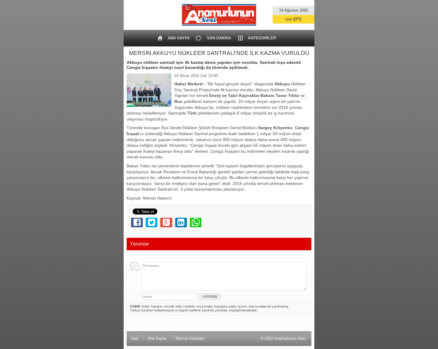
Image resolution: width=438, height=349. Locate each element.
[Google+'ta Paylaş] (166, 222)
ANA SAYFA (179, 38)
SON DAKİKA (219, 38)
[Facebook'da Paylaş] (137, 222)
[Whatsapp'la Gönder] (195, 222)
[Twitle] (151, 222)
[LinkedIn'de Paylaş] (181, 222)
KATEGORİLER (262, 38)
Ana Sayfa (157, 338)
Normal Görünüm (190, 338)
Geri (134, 338)
